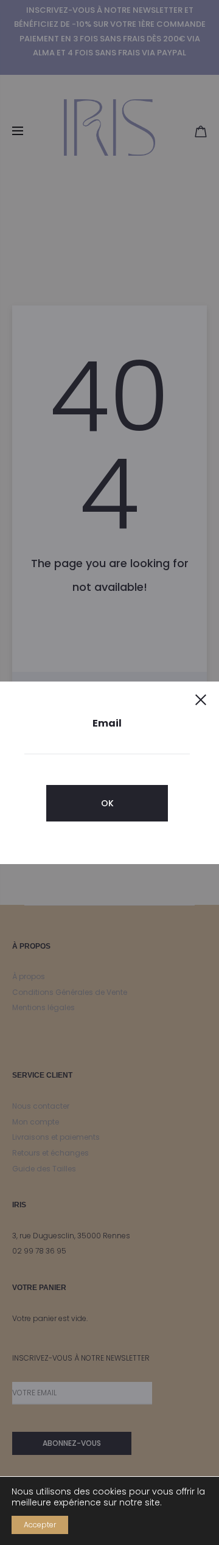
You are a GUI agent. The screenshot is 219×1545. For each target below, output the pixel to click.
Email (107, 723)
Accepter (40, 1524)
